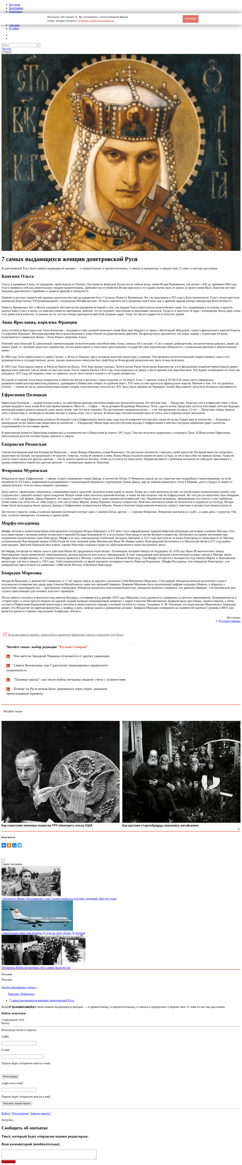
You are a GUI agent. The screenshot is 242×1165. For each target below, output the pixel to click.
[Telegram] (19, 845)
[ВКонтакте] (4, 845)
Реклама (14, 25)
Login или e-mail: (12, 1083)
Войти (6, 1113)
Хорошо (191, 18)
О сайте (14, 28)
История (14, 4)
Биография (16, 8)
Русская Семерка (229, 621)
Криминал (15, 11)
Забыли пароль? (40, 1113)
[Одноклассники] (9, 845)
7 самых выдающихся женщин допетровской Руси (41, 1000)
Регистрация (20, 1113)
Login (5, 1036)
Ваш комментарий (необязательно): (31, 1144)
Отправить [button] (9, 1161)
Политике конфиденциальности (96, 20)
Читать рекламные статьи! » (20, 987)
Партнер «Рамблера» (21, 994)
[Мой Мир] (14, 845)
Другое (6, 48)
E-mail (5, 1049)
